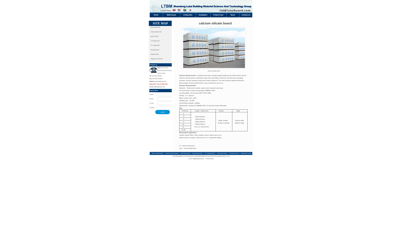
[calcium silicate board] (214, 48)
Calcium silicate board (156, 32)
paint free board (154, 36)
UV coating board (155, 45)
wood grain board (155, 41)
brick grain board (155, 50)
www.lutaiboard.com (160, 81)
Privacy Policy (210, 158)
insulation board (155, 54)
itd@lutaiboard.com (159, 87)
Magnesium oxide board (157, 59)
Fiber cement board (155, 27)
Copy (174, 156)
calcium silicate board (188, 145)
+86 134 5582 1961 (162, 84)
